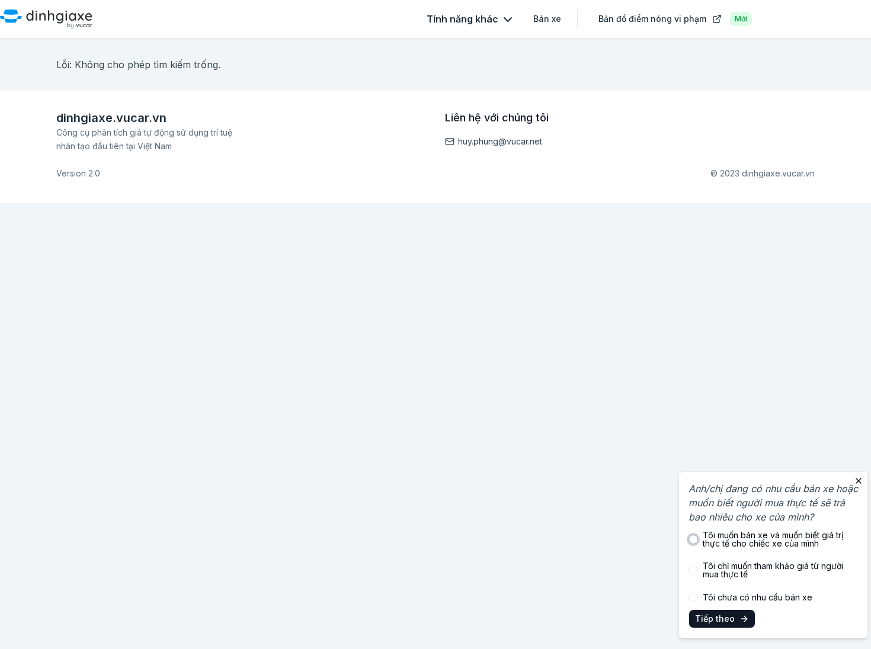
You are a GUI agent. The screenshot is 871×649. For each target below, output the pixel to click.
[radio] (693, 539)
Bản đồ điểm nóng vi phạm (672, 19)
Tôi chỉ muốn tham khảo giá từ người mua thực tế (773, 570)
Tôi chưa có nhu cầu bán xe (757, 597)
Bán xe (547, 19)
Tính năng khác (462, 19)
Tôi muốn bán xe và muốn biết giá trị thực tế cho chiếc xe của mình (773, 539)
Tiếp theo (715, 618)
